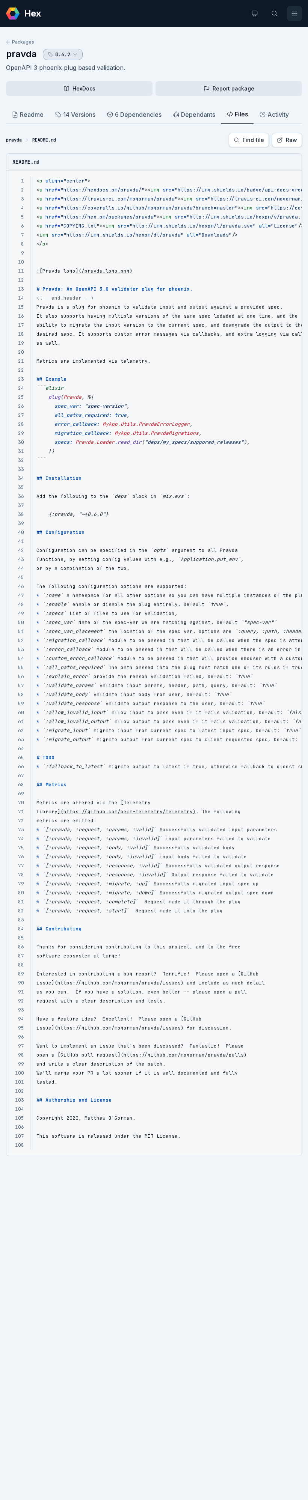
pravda (21, 53)
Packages (23, 42)
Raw (291, 140)
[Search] (274, 13)
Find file (253, 140)
